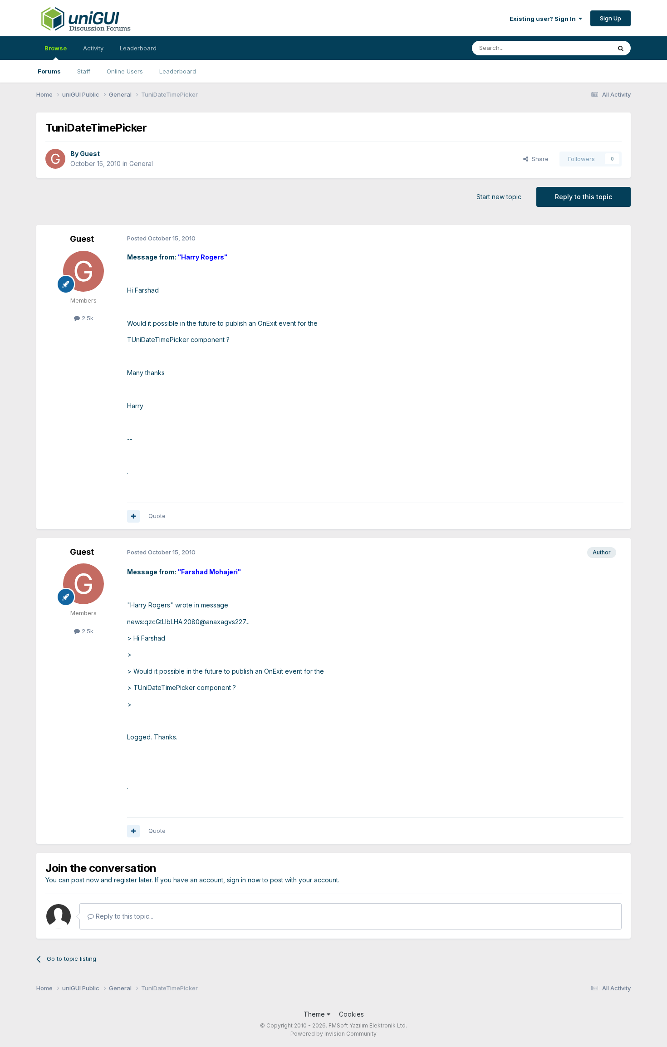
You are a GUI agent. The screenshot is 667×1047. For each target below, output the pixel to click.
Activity (93, 48)
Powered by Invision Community (333, 1033)
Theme (315, 1014)
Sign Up (610, 18)
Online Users (125, 71)
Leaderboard (177, 71)
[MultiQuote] (133, 516)
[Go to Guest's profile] (55, 159)
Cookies (351, 1014)
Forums (49, 71)
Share (538, 158)
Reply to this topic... (123, 916)
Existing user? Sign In (544, 18)
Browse (55, 48)
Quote (157, 515)
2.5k (86, 318)
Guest (90, 153)
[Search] (621, 48)
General (141, 163)
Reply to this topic (583, 197)
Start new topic (498, 197)
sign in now (243, 880)
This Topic (584, 47)
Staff (83, 71)
